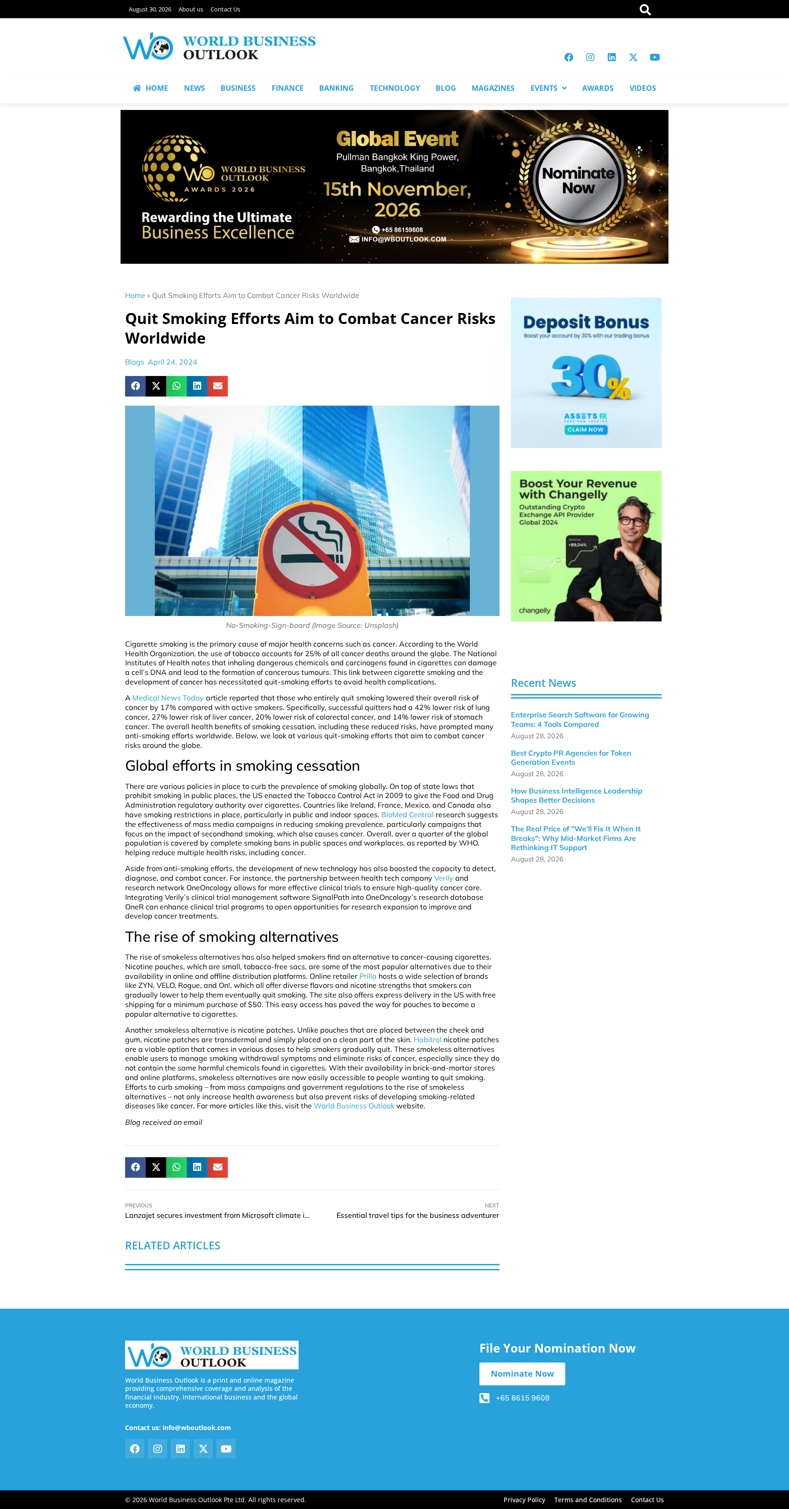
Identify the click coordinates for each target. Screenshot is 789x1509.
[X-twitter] (633, 57)
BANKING (336, 88)
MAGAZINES (493, 88)
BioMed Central (407, 814)
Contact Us (225, 9)
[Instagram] (590, 57)
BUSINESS (238, 88)
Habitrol (428, 1039)
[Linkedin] (612, 57)
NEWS (194, 88)
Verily (443, 877)
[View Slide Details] (586, 373)
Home (135, 295)
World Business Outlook (354, 1105)
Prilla (368, 976)
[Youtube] (655, 57)
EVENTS (544, 88)
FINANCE (288, 88)
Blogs (134, 361)
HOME (157, 88)
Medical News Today (168, 697)
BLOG (446, 88)
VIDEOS (643, 88)
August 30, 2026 (150, 9)
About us (191, 9)
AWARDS (598, 88)
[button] (135, 386)
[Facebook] (569, 57)
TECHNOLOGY (395, 88)
